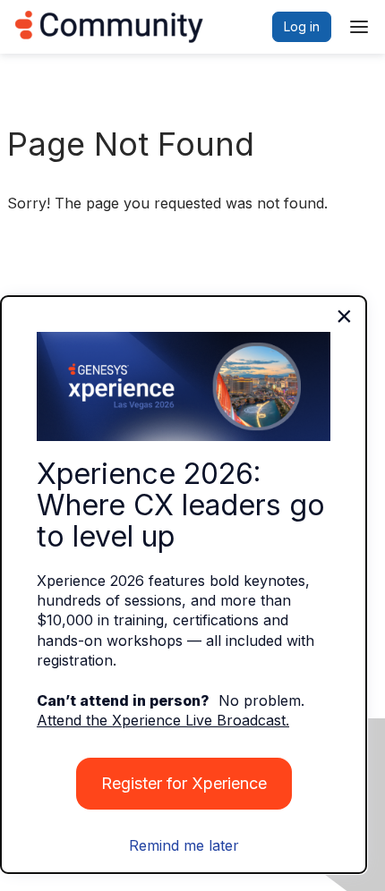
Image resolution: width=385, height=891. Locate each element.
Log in (302, 26)
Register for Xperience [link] (184, 783)
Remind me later (184, 845)
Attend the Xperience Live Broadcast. (163, 720)
